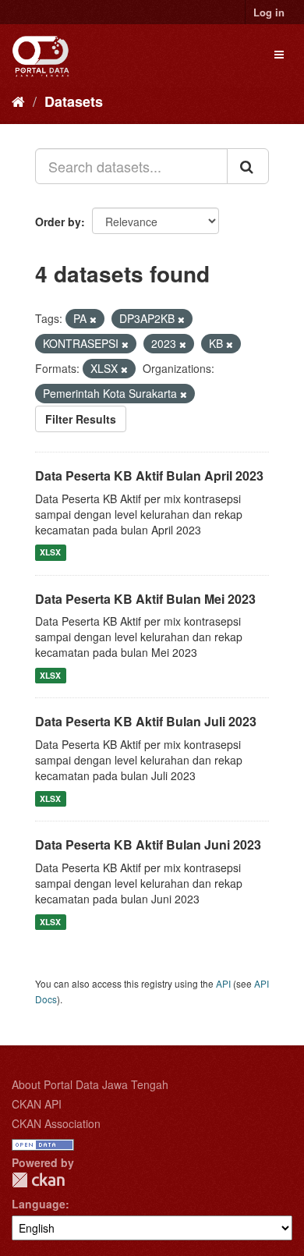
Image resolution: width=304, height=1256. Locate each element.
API (223, 983)
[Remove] (93, 319)
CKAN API (37, 1104)
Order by (58, 221)
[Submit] (248, 166)
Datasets (73, 101)
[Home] (18, 100)
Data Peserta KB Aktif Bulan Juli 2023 (145, 721)
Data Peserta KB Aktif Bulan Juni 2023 (148, 844)
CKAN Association (56, 1123)
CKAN (38, 1180)
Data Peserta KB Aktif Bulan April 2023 (149, 475)
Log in (269, 12)
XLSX (50, 553)
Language (38, 1204)
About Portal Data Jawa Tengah (90, 1084)
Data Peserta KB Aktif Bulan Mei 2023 (145, 599)
